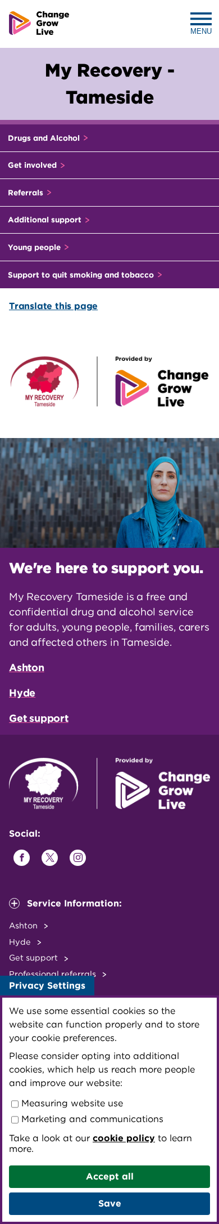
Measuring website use (71, 1103)
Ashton (26, 667)
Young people (35, 247)
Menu (201, 31)
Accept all (110, 1176)
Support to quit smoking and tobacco (82, 274)
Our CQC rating (42, 990)
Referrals (26, 192)
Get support (39, 718)
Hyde (22, 693)
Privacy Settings (47, 985)
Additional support (46, 219)
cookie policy (124, 1138)
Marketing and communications (91, 1119)
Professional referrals (53, 974)
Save (109, 1203)
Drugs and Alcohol (45, 137)
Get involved (33, 164)
